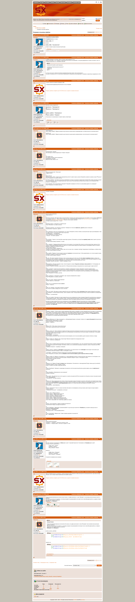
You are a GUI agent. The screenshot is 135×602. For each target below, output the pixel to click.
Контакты (83, 599)
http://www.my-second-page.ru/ (58, 219)
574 (39, 142)
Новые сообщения (73, 23)
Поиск (67, 23)
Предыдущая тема (44, 562)
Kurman (35, 37)
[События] (34, 35)
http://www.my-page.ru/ (88, 218)
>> (101, 32)
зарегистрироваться (64, 19)
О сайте (47, 2)
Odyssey (35, 130)
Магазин (63, 2)
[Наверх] (100, 35)
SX (34, 83)
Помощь (62, 23)
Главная (36, 2)
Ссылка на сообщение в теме (78, 35)
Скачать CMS (76, 2)
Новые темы (81, 23)
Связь (52, 2)
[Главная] (96, 2)
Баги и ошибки (42, 27)
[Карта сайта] (99, 2)
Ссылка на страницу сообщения (91, 35)
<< (95, 32)
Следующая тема (52, 562)
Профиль (69, 2)
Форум (57, 2)
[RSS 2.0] (101, 2)
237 (39, 49)
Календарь (57, 23)
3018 (40, 97)
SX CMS (42, 2)
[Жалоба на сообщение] (99, 35)
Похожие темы (99, 28)
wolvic (35, 596)
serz (51, 589)
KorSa (48, 555)
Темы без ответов (88, 23)
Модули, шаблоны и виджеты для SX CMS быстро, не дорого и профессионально (62, 90)
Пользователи (51, 23)
